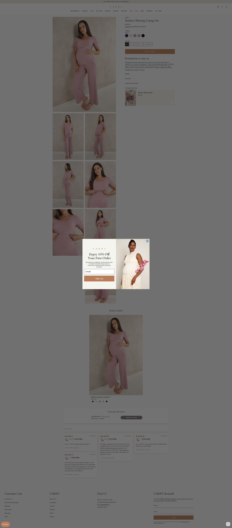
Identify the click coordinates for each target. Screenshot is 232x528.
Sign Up (99, 278)
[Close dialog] (147, 241)
